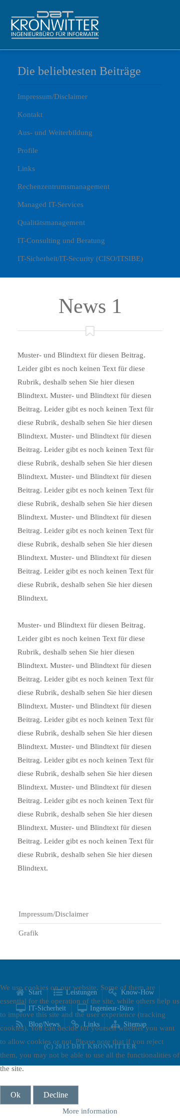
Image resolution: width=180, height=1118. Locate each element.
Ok (15, 1094)
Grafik (28, 933)
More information (90, 1111)
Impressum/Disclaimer (53, 914)
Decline (56, 1094)
